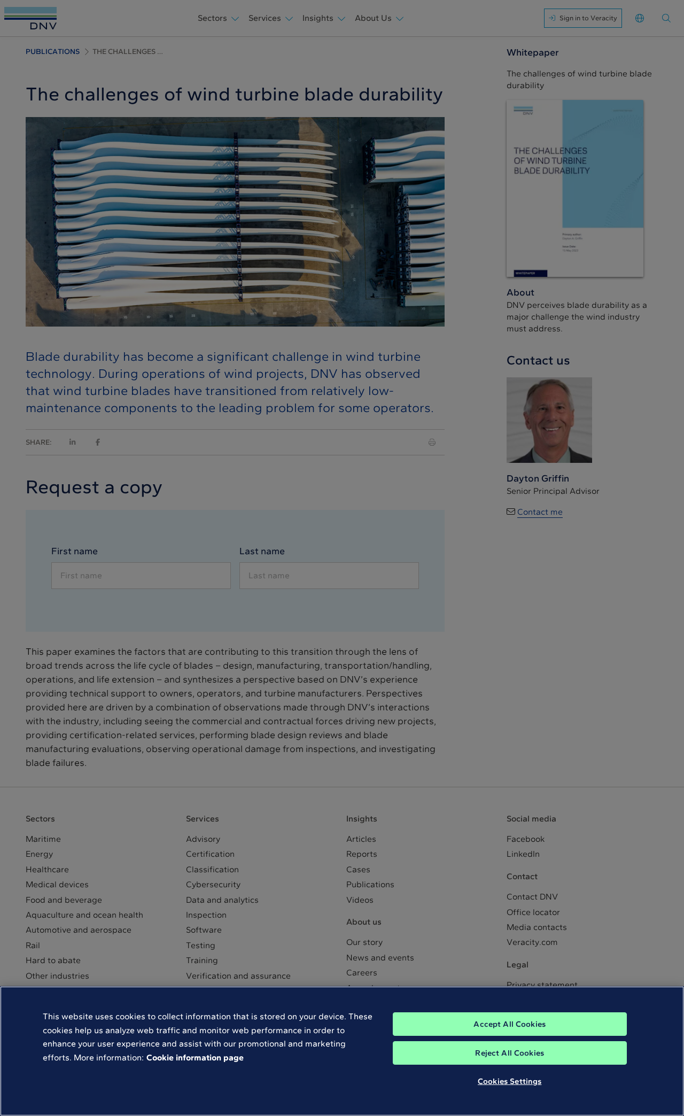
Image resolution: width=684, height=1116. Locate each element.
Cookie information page (195, 1057)
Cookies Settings (509, 1081)
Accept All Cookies (509, 1024)
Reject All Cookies (509, 1053)
